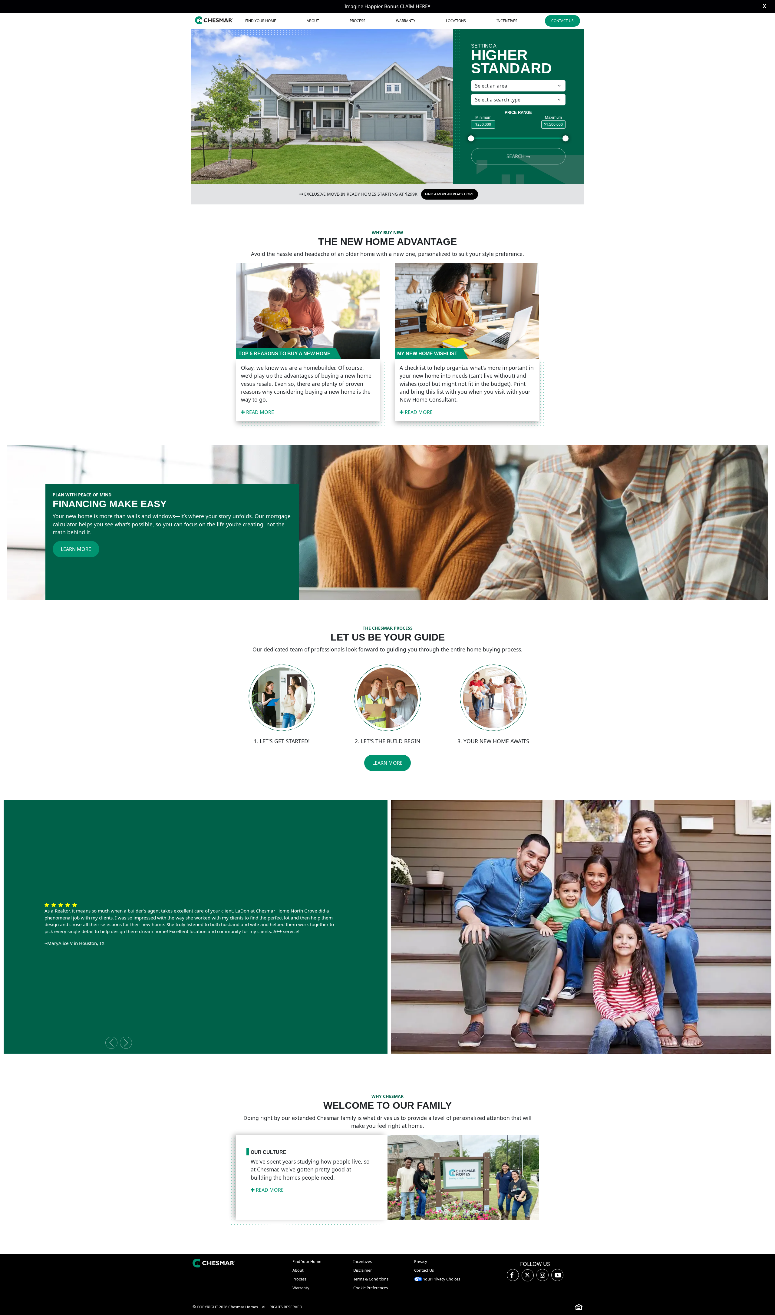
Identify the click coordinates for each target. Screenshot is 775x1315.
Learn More (76, 549)
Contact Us (562, 20)
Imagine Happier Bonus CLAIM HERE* (387, 6)
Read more (259, 412)
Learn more (387, 763)
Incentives (506, 20)
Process (357, 20)
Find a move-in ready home (449, 194)
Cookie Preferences (370, 1287)
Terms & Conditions (370, 1279)
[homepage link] (214, 1263)
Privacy (420, 1261)
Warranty (405, 20)
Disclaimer (362, 1270)
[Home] (214, 21)
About (313, 20)
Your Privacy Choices (441, 1279)
